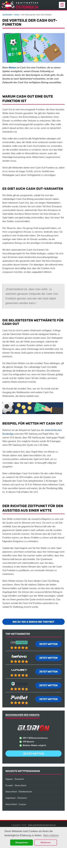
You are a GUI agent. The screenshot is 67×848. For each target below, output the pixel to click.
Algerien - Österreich (14, 779)
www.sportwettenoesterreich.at (42, 825)
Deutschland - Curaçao (15, 804)
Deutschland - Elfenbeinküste (18, 791)
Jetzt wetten (48, 644)
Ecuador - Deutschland (15, 785)
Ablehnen (45, 842)
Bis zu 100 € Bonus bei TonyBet (33, 621)
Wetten (12, 67)
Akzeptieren (21, 842)
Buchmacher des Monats (22, 714)
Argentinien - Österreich (16, 798)
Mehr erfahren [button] (51, 835)
